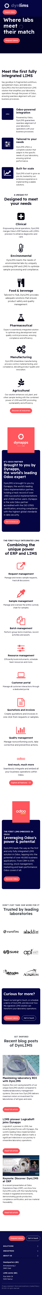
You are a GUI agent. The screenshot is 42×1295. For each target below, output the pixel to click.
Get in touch (29, 1018)
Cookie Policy (34, 1286)
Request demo (10, 12)
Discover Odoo (12, 879)
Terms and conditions (22, 1286)
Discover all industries (21, 411)
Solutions (8, 1246)
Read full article (11, 1109)
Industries (8, 1251)
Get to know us (12, 522)
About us (7, 1256)
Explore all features (19, 783)
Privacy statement (8, 1286)
